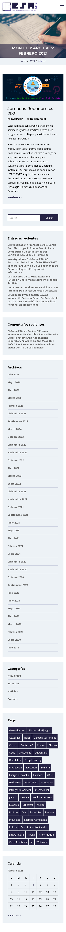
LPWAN (24, 797)
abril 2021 (13, 538)
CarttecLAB (27, 745)
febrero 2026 (15, 405)
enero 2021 (14, 553)
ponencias (35, 812)
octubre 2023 (16, 436)
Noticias (13, 691)
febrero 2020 (15, 632)
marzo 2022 (14, 475)
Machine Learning (42, 797)
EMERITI (45, 767)
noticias (13, 812)
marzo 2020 (14, 624)
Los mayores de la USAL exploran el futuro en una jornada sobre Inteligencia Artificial (33, 280)
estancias (13, 683)
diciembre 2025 (17, 413)
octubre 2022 (16, 460)
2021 (32, 61)
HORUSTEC (31, 782)
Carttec (13, 745)
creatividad (25, 752)
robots (13, 827)
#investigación (17, 730)
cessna (41, 745)
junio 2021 (14, 522)
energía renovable (19, 775)
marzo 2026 (14, 397)
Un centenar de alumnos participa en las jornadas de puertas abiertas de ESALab (33, 289)
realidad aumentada (35, 819)
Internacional (42, 789)
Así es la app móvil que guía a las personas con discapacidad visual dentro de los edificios (31, 344)
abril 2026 (13, 390)
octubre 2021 (16, 507)
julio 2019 (13, 647)
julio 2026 (13, 374)
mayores (14, 804)
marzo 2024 (14, 429)
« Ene (11, 915)
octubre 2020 (16, 577)
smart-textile (16, 834)
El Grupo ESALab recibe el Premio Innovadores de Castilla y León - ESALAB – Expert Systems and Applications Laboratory (33, 336)
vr (32, 842)
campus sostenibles (45, 737)
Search (49, 217)
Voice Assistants (18, 842)
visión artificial (46, 834)
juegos (13, 797)
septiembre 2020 (18, 585)
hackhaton (15, 782)
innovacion (47, 782)
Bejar (27, 737)
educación (31, 767)
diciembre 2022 (17, 444)
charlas (53, 745)
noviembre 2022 (17, 452)
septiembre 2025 (18, 421)
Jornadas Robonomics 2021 (30, 111)
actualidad (14, 737)
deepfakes (15, 760)
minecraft (28, 804)
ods (24, 812)
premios (49, 812)
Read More (14, 197)
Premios (13, 699)
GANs (50, 775)
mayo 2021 (14, 530)
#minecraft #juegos (39, 730)
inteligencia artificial (20, 789)
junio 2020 (14, 600)
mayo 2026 (14, 382)
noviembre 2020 (17, 569)
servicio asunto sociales (34, 827)
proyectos (14, 819)
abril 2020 (13, 616)
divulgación (15, 767)
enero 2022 (14, 483)
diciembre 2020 (17, 561)
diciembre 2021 (17, 491)
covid (12, 752)
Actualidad (14, 675)
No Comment (38, 119)
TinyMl (31, 834)
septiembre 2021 (18, 514)
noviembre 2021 (17, 499)
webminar (42, 842)
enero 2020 (14, 639)
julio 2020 (13, 592)
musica (41, 804)
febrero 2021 (15, 546)
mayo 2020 (14, 608)
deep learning (33, 760)
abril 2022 (13, 468)
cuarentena (41, 752)
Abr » (18, 915)
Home (23, 61)
